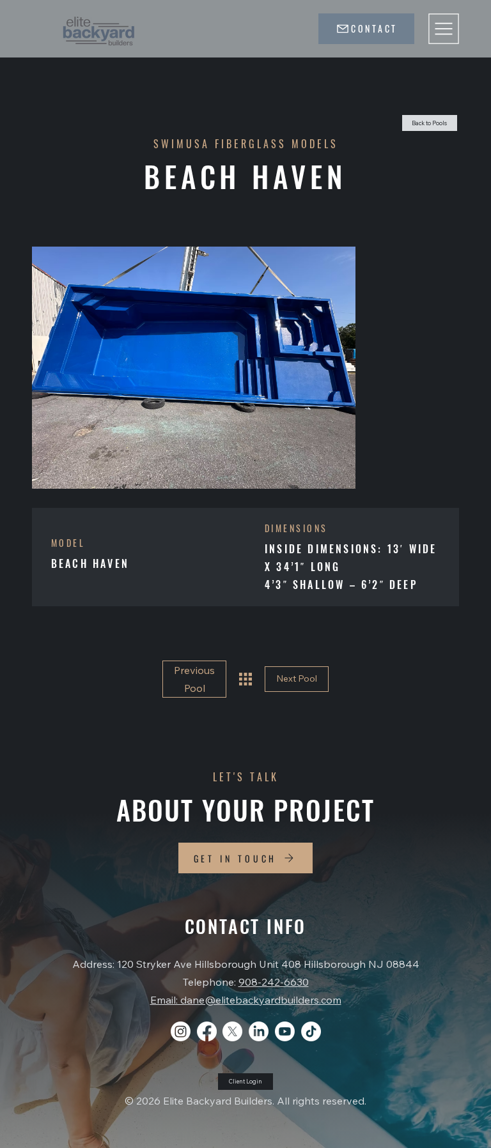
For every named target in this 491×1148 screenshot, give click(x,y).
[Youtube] (285, 1031)
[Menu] (443, 28)
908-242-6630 (273, 982)
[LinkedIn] (259, 1031)
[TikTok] (311, 1031)
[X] (232, 1031)
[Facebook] (207, 1031)
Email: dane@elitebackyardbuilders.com (245, 999)
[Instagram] (181, 1031)
